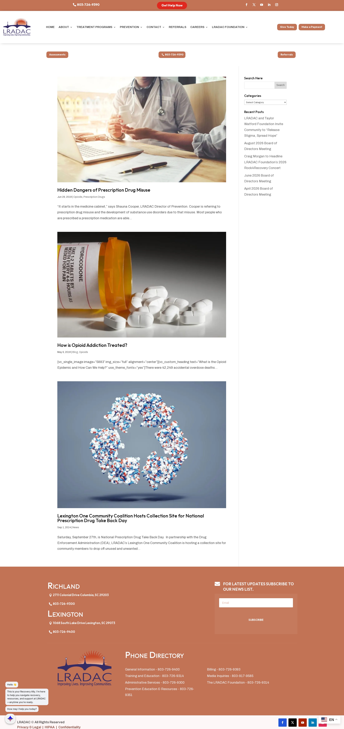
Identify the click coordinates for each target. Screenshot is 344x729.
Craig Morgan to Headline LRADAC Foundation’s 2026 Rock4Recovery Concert (265, 162)
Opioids (77, 197)
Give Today (287, 27)
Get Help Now (172, 5)
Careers (197, 27)
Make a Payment (312, 27)
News (76, 527)
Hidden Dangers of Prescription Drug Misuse (103, 190)
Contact (154, 27)
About (64, 27)
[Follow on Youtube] (261, 5)
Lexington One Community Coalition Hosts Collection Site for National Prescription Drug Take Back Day (130, 518)
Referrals (177, 27)
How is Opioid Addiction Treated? (92, 345)
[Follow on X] (254, 5)
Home (50, 27)
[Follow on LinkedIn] (269, 5)
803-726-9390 (88, 5)
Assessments (57, 54)
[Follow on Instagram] (277, 5)
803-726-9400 (64, 632)
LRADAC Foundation (228, 27)
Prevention (129, 27)
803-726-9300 (64, 604)
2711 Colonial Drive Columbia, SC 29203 (81, 595)
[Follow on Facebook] (246, 5)
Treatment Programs (94, 27)
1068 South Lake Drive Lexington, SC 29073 (84, 623)
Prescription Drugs (94, 197)
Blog (75, 352)
